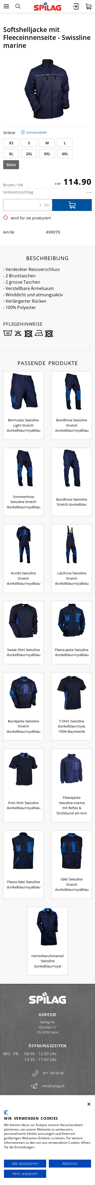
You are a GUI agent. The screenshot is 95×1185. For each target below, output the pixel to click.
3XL (47, 153)
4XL (65, 153)
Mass (11, 164)
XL (11, 153)
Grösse (9, 132)
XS (11, 142)
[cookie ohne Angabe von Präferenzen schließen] (89, 1104)
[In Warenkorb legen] (72, 205)
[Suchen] (17, 6)
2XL (29, 153)
